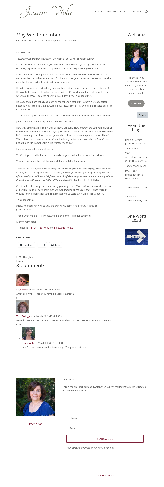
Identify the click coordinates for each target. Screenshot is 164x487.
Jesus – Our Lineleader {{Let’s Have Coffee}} (134, 174)
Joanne (23, 40)
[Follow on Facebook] (65, 398)
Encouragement (53, 40)
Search (142, 115)
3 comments (71, 40)
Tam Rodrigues (24, 316)
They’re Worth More (135, 165)
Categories (130, 196)
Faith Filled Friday (40, 227)
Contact (136, 11)
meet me (36, 424)
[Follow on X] (71, 398)
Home (98, 11)
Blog (123, 11)
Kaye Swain (22, 289)
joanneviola (28, 343)
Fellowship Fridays (63, 227)
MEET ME (136, 103)
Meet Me (111, 11)
